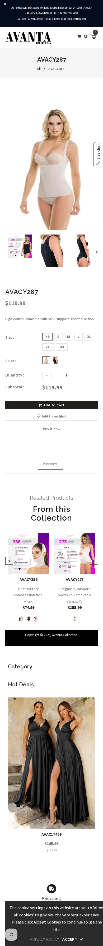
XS (47, 336)
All (39, 68)
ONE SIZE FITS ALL (30, 566)
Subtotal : (14, 386)
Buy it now (51, 428)
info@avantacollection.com (70, 19)
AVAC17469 (51, 834)
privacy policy (44, 939)
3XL (62, 347)
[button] (98, 154)
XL (89, 336)
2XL (48, 347)
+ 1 (76, 566)
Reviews (50, 463)
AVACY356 (28, 579)
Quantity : (14, 375)
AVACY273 (75, 579)
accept (72, 939)
